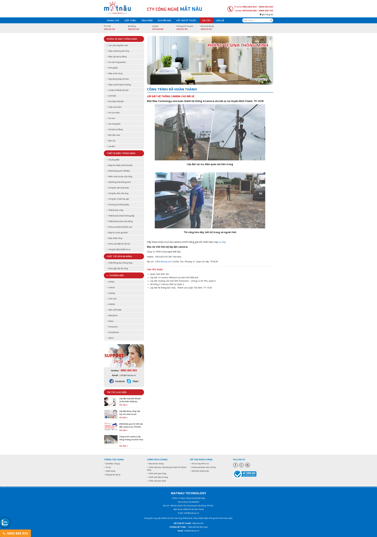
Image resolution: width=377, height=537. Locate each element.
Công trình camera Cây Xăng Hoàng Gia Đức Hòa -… (131, 439)
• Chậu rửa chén (114, 107)
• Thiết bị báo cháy (115, 210)
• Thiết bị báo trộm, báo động (120, 221)
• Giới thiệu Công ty (112, 463)
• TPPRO (110, 281)
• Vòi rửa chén (113, 112)
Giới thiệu (130, 20)
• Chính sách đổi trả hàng (157, 477)
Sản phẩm (147, 20)
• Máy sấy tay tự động (116, 56)
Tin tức (206, 20)
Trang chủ (112, 20)
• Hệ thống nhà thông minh (119, 182)
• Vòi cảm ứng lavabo (116, 62)
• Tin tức (107, 467)
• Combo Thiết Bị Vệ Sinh (118, 90)
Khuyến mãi (164, 20)
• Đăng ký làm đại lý (112, 474)
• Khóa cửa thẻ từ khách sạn (119, 227)
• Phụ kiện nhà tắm (115, 101)
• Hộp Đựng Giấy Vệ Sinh (118, 79)
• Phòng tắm (112, 67)
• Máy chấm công (114, 238)
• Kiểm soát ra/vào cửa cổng (119, 176)
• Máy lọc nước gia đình (117, 232)
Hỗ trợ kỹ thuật (186, 20)
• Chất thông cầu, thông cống (119, 262)
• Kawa (110, 321)
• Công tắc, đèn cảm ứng (117, 193)
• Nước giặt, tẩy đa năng (117, 268)
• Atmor (110, 338)
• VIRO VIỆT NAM (114, 309)
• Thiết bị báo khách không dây (120, 215)
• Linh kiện (111, 95)
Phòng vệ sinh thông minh (122, 38)
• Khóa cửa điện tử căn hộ (118, 243)
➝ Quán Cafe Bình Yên (158, 274)
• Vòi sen (111, 118)
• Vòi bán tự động (115, 129)
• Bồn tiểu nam (113, 135)
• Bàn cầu (111, 140)
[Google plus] (241, 465)
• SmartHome (113, 332)
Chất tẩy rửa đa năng (119, 256)
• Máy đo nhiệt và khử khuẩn (120, 165)
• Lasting (111, 293)
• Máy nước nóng (114, 73)
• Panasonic (112, 326)
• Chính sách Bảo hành (156, 481)
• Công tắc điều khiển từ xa (118, 249)
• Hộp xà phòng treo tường (119, 84)
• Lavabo (111, 146)
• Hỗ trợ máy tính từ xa (199, 463)
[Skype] (247, 465)
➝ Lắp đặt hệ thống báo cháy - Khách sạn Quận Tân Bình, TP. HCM (179, 287)
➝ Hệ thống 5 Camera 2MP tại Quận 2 (165, 284)
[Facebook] (235, 465)
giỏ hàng (267, 14)
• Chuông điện (113, 159)
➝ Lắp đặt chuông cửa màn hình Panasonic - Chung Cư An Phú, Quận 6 (181, 280)
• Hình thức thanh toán (199, 471)
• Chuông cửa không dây (118, 204)
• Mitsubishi (112, 315)
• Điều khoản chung (155, 463)
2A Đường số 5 (165, 261)
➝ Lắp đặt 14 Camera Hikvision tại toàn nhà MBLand (172, 277)
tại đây (222, 242)
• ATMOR (111, 304)
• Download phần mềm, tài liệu (203, 467)
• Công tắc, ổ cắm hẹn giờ (118, 199)
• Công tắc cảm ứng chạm (118, 187)
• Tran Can (111, 298)
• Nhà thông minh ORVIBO (118, 171)
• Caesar (111, 287)
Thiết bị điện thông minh (121, 153)
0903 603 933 (17, 533)
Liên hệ (220, 20)
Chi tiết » (123, 405)
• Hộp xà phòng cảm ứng (118, 51)
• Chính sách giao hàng (156, 473)
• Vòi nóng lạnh (113, 123)
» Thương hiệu (115, 275)
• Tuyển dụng (109, 471)
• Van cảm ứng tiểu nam (117, 45)
